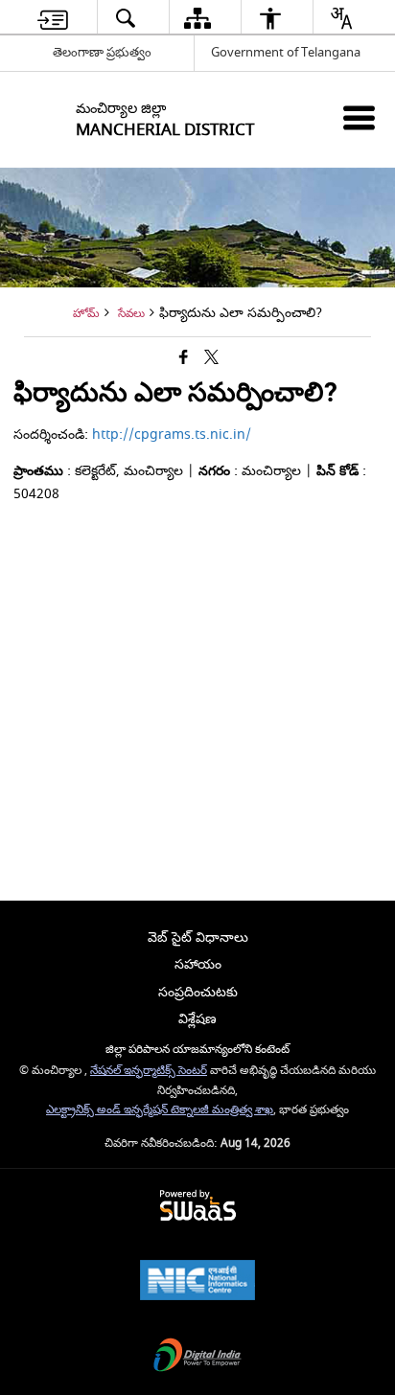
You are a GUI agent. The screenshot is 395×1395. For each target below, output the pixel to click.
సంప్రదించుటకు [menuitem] (198, 992)
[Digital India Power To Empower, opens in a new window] (197, 1357)
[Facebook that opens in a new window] (184, 359)
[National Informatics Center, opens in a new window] (197, 1282)
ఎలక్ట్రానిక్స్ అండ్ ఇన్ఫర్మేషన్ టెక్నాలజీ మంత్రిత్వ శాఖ (159, 1110)
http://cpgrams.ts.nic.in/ (171, 434)
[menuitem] (52, 17)
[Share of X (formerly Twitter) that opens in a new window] (211, 359)
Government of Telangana (285, 52)
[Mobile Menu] (359, 117)
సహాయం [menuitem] (197, 964)
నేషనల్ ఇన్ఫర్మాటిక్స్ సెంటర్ (148, 1071)
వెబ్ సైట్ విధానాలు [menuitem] (198, 937)
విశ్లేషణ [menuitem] (197, 1019)
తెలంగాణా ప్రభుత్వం (102, 52)
